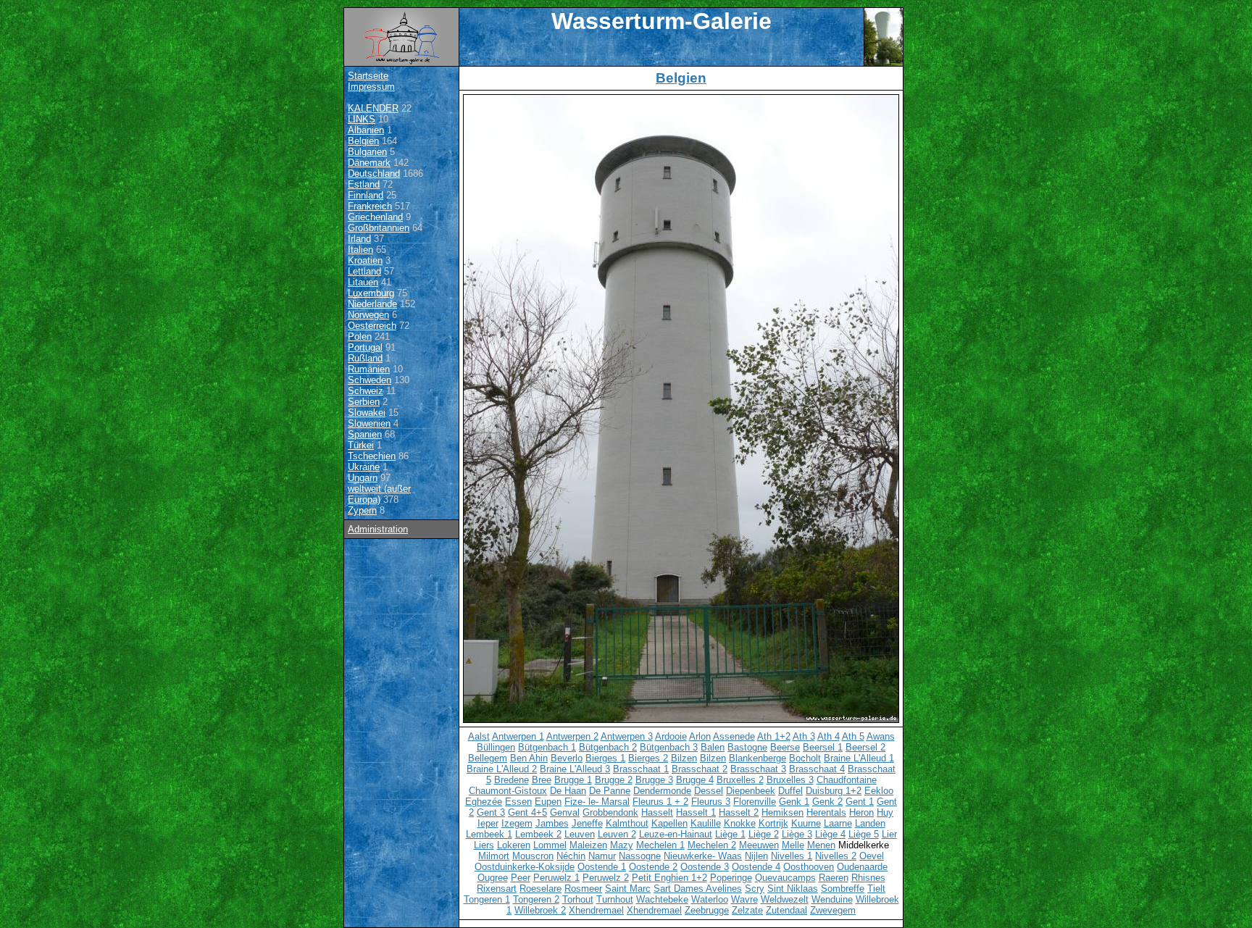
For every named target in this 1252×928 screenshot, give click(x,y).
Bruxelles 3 (790, 779)
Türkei (361, 445)
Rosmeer (583, 888)
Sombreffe (842, 888)
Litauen (363, 282)
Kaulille (705, 823)
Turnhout (614, 899)
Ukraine (364, 466)
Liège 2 (763, 834)
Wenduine (832, 899)
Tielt (876, 888)
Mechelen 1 (660, 845)
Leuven (579, 834)
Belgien (363, 140)
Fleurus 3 (710, 801)
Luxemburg (371, 293)
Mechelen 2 (712, 845)
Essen (518, 801)
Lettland (364, 271)
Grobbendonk (610, 812)
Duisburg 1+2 (833, 790)
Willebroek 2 (540, 910)
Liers (484, 845)
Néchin (570, 855)
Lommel (550, 845)
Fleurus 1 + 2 (660, 801)
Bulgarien (367, 151)
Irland (359, 238)
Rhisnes (868, 877)
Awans (881, 736)
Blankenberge (757, 758)
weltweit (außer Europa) (379, 494)
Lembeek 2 (538, 834)
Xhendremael (596, 910)
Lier (889, 834)
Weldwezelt (785, 899)
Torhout (577, 899)
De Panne (609, 790)
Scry (754, 888)
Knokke (740, 823)
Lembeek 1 (489, 834)
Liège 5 (863, 834)
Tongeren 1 (487, 899)
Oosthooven (808, 866)
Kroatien (365, 260)
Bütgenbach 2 (608, 747)
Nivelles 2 (835, 855)
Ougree (492, 877)
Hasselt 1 (696, 812)
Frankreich (370, 206)
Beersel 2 (865, 747)
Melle (793, 845)
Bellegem (487, 758)
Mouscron (533, 855)
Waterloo (709, 899)
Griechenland (375, 217)
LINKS (361, 119)
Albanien (366, 130)
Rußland (365, 358)
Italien (360, 249)
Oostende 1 (601, 866)
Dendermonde (662, 790)
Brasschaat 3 (758, 769)
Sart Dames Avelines (698, 888)
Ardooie (671, 736)
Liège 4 (830, 834)
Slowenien (369, 423)
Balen (713, 747)
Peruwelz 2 (606, 877)
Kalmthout (627, 823)
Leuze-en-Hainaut (675, 834)
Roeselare (540, 888)
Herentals (826, 812)
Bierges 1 (605, 758)
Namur (602, 855)
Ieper (487, 823)
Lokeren (513, 845)
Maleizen (588, 845)
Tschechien (372, 456)
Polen (360, 336)
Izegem (517, 823)
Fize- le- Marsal (597, 801)
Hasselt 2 (739, 812)
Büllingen (496, 747)
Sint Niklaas (792, 888)
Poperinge (731, 877)
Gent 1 (860, 801)
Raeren (833, 877)
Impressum (371, 86)
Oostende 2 (653, 866)
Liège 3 (797, 834)
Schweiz (365, 390)
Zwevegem (833, 910)
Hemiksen (782, 812)
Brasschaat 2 (699, 769)
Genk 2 (827, 801)
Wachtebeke (662, 899)
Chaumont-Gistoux (508, 790)
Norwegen (368, 314)
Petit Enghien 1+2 (669, 877)
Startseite (368, 75)
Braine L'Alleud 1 (859, 758)
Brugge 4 (695, 779)
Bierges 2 (648, 758)
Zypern (362, 510)
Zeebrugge (707, 910)
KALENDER (373, 108)
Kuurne (806, 823)
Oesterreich (372, 325)
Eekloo (878, 790)
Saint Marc (628, 888)
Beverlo (567, 758)
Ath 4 (828, 736)
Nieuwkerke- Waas (703, 855)
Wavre (744, 899)
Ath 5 (853, 736)
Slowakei (366, 412)
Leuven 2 (617, 834)
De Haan (568, 790)
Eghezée (483, 801)
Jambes (552, 823)
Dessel (708, 790)
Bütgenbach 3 (669, 747)
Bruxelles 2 (740, 779)
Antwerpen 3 (627, 736)
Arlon (700, 736)
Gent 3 (491, 812)
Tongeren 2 (536, 899)
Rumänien (369, 369)
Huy (885, 812)
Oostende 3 (704, 866)
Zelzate (747, 910)
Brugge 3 (654, 779)
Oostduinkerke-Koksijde (525, 866)
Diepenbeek (750, 790)
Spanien (365, 434)
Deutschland (374, 173)
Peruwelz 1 (556, 877)
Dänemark (369, 162)
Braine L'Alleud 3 (575, 769)
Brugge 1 (573, 779)
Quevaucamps (785, 877)
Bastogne (747, 747)
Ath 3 (804, 736)
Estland (364, 184)
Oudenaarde (862, 866)
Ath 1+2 (773, 736)
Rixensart (497, 888)
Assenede (734, 736)
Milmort (493, 855)
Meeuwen (759, 845)
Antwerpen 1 (518, 736)
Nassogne (640, 855)
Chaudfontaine (847, 779)
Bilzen (684, 758)
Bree (541, 779)
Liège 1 (730, 834)
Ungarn (362, 477)
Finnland (365, 195)
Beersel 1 (823, 747)
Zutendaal (786, 910)
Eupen (548, 801)
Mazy (621, 845)
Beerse (785, 747)
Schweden (369, 380)
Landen (870, 823)
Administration (378, 529)
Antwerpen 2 (572, 736)
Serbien (364, 401)
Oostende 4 (756, 866)
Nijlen (756, 855)
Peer (520, 877)
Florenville (754, 801)
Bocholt (805, 758)
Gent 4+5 (527, 812)
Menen (821, 845)
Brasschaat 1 (641, 769)
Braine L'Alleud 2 (502, 769)
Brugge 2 (614, 779)
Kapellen (669, 823)
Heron (861, 812)
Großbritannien (378, 227)
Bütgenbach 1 (547, 747)
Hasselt (657, 812)
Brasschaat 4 (817, 769)
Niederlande (372, 303)
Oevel (871, 855)
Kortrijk (773, 823)
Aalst (479, 736)
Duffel (790, 790)
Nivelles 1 (791, 855)
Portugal (365, 347)
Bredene (511, 779)
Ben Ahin (529, 758)
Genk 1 (794, 801)
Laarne (838, 823)
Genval (565, 812)
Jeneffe (587, 823)
